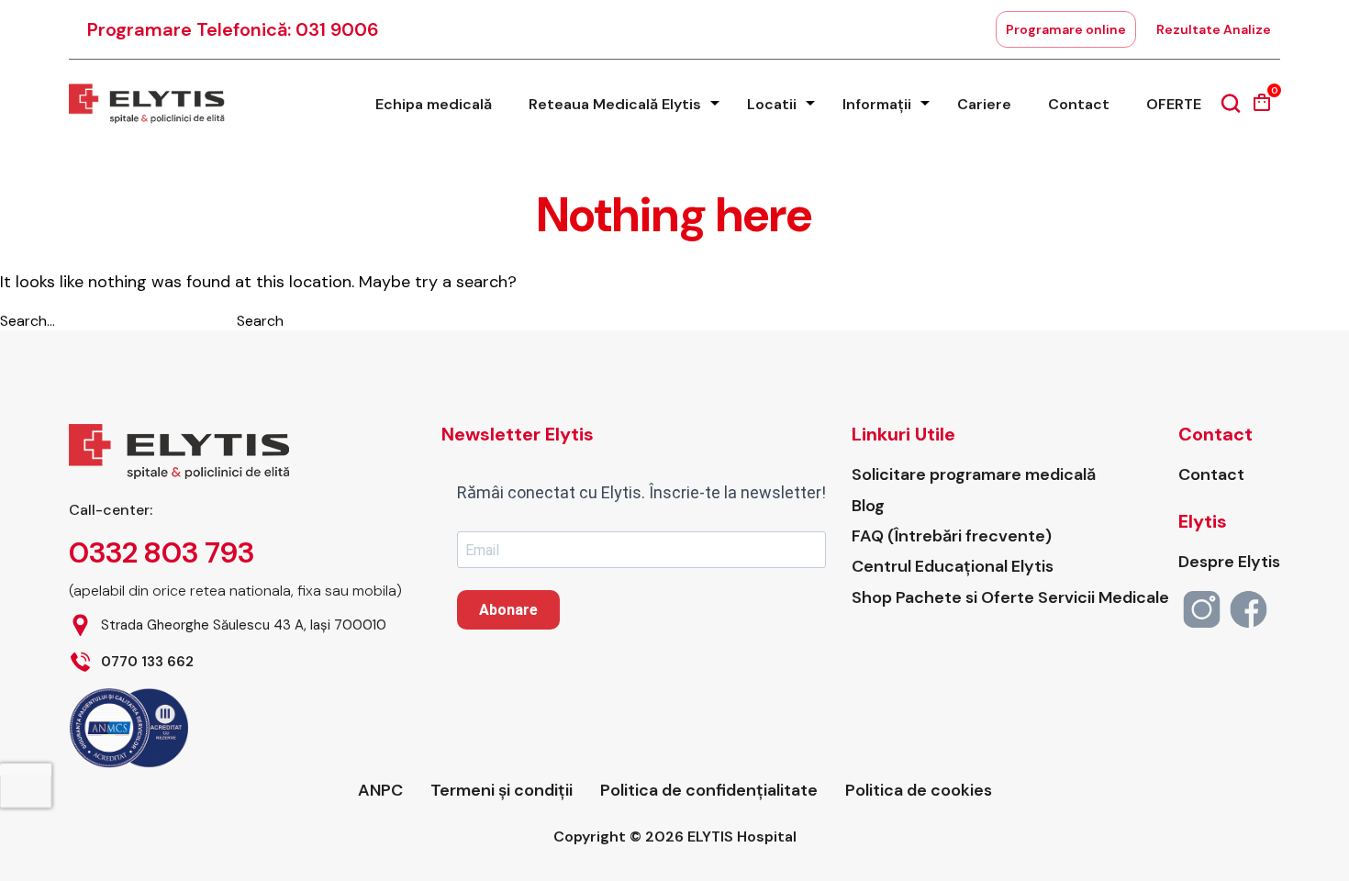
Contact (1078, 104)
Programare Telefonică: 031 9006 (233, 29)
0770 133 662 (147, 662)
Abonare (508, 610)
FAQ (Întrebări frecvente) (952, 536)
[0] (1262, 108)
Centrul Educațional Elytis (953, 566)
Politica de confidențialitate (709, 790)
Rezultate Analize (1213, 29)
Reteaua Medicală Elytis (615, 104)
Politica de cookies (918, 790)
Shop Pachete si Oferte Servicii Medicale (1010, 597)
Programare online (1066, 29)
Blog (868, 506)
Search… (27, 320)
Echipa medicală (433, 104)
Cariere (984, 104)
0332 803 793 (161, 552)
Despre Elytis (1229, 562)
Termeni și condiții (501, 790)
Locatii (772, 104)
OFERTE (1173, 104)
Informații (876, 104)
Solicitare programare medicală (974, 474)
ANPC (380, 790)
